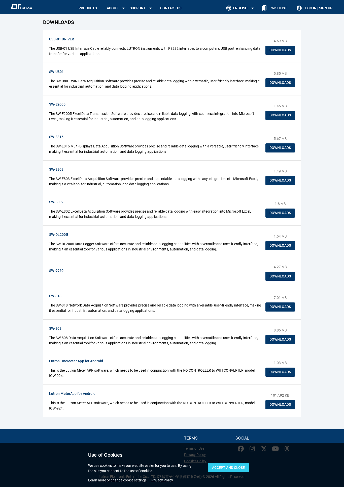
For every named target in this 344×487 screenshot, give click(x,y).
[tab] (87, 8)
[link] (274, 8)
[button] (116, 8)
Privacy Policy (162, 480)
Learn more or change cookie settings (117, 480)
